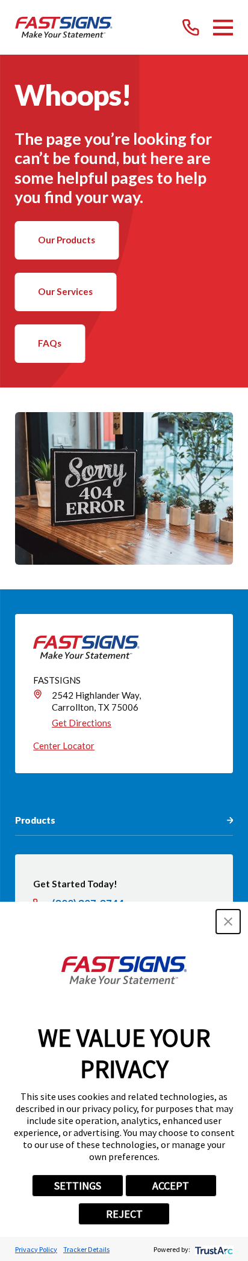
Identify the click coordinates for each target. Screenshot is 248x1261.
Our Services (65, 291)
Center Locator (64, 745)
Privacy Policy (36, 1249)
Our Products (66, 239)
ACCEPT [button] (170, 1186)
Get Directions (81, 722)
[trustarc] (212, 1249)
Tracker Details (86, 1249)
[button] (228, 922)
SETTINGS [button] (77, 1186)
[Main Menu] (223, 27)
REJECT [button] (124, 1214)
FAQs (49, 343)
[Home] (64, 27)
